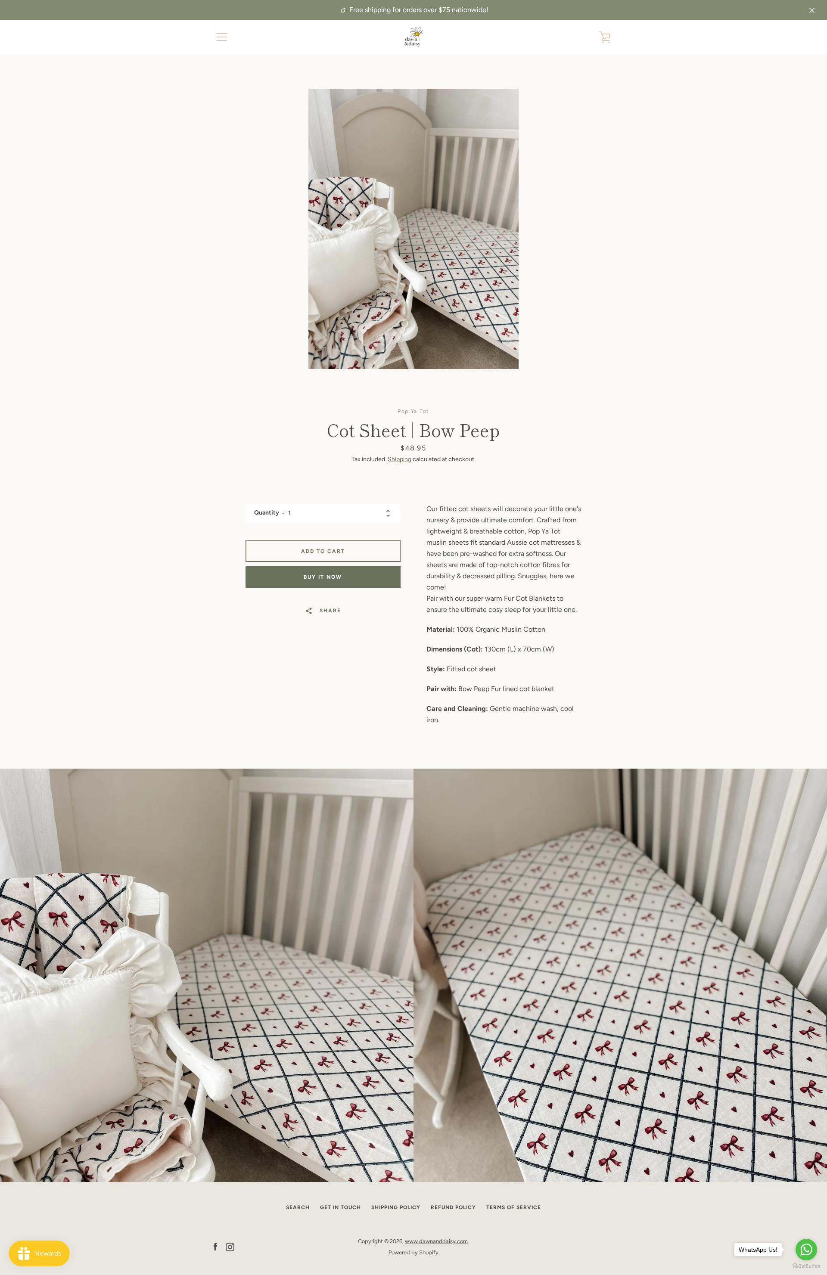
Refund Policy (453, 1207)
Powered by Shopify (413, 1252)
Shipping (399, 459)
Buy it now (323, 577)
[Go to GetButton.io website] (806, 1266)
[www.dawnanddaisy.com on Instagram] (230, 1246)
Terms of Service (513, 1207)
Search (298, 1207)
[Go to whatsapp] (806, 1249)
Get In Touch (340, 1207)
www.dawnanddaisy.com (436, 1241)
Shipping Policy (395, 1207)
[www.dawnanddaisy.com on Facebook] (215, 1246)
